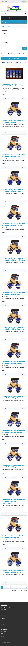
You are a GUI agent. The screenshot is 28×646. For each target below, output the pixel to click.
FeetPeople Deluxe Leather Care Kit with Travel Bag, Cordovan (14, 224)
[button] (24, 1)
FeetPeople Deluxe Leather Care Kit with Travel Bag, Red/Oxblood (14, 501)
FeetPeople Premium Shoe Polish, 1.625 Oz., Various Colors (13, 85)
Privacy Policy (4, 609)
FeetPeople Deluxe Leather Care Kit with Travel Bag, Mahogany (14, 362)
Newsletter (3, 636)
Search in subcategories (7, 45)
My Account (3, 631)
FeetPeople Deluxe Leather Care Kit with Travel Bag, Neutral (14, 431)
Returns (2, 616)
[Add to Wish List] (14, 98)
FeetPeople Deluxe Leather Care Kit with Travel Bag (14, 121)
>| (26, 587)
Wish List (3, 635)
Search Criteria (4, 33)
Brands (2, 624)
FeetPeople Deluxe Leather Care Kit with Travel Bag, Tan (14, 537)
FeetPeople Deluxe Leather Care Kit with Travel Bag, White (14, 571)
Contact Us (3, 615)
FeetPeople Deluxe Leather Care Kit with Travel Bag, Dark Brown (14, 259)
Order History (4, 633)
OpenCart (8, 642)
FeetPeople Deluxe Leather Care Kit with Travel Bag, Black (14, 155)
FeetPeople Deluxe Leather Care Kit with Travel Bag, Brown (14, 190)
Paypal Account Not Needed (7, 607)
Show (17, 62)
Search (8, 26)
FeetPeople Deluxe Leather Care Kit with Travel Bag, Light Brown (14, 328)
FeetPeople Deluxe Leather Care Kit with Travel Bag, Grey (14, 293)
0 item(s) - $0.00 (14, 18)
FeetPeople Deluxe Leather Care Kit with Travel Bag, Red (14, 466)
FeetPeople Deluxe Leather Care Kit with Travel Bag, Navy (14, 397)
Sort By (3, 62)
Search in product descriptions (8, 39)
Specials (2, 626)
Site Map (3, 618)
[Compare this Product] (22, 98)
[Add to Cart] (5, 98)
